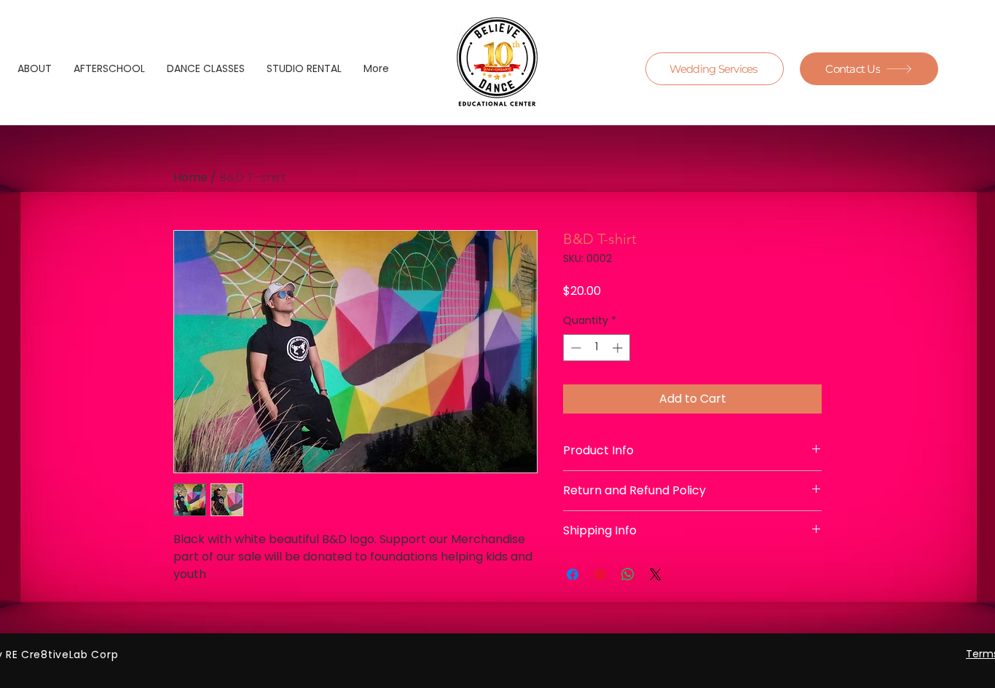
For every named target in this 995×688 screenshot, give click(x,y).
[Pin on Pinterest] (600, 574)
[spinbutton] (596, 347)
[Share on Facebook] (572, 574)
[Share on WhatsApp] (628, 574)
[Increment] (619, 347)
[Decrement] (574, 347)
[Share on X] (655, 574)
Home (190, 177)
